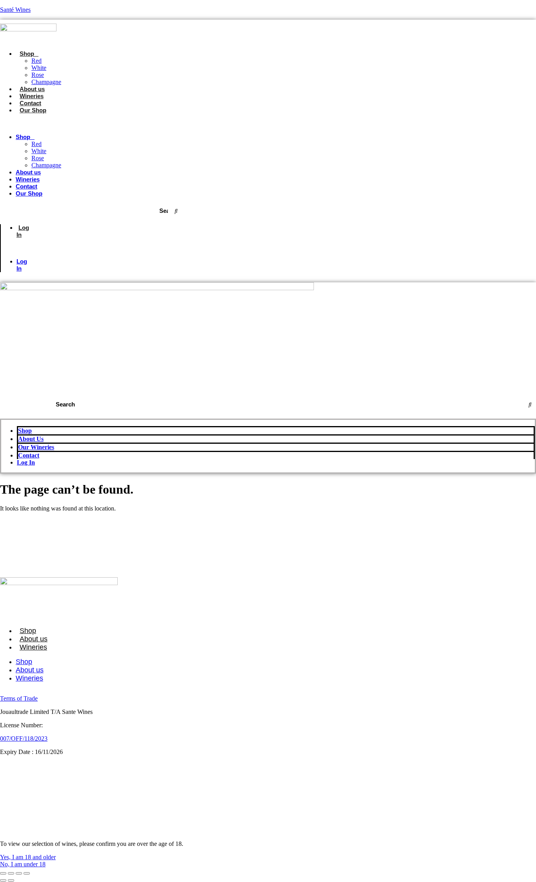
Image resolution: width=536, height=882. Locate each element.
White (38, 67)
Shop (27, 53)
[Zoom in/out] (3, 873)
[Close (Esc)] (27, 873)
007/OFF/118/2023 (23, 738)
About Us (31, 439)
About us (32, 89)
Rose (37, 74)
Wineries (32, 96)
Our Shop (33, 110)
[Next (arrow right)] (11, 880)
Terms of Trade (19, 698)
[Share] (19, 873)
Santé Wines (15, 9)
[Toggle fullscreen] (11, 873)
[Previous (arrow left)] (3, 880)
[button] (113, 123)
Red (36, 60)
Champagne (46, 82)
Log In (22, 231)
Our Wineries (36, 447)
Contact (30, 103)
